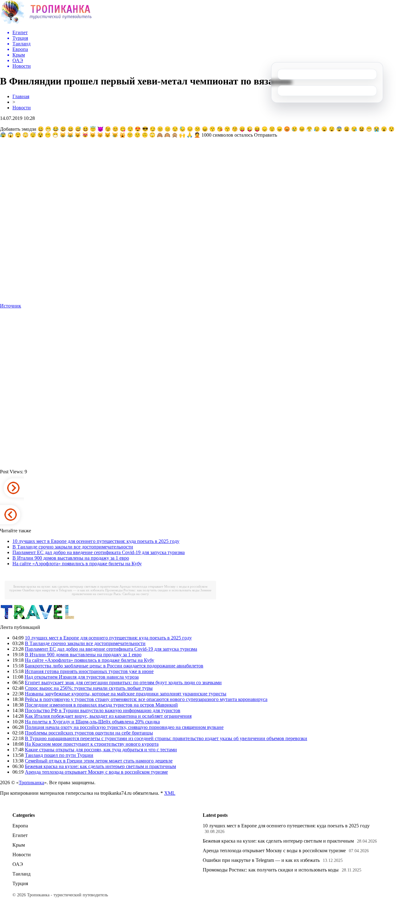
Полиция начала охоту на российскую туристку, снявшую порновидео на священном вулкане (124, 727)
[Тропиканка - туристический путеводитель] (46, 23)
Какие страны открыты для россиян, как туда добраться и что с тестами (101, 749)
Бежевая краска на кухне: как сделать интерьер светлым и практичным (65, 586)
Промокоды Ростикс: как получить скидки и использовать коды (152, 590)
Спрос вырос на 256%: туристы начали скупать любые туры (89, 688)
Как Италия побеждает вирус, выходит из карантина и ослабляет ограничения (108, 716)
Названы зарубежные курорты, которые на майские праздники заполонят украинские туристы (125, 693)
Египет (20, 835)
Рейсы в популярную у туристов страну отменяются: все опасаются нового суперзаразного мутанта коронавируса (146, 699)
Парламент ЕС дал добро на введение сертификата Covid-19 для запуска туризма (98, 552)
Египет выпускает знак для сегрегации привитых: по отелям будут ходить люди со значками (123, 682)
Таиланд (21, 873)
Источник (10, 305)
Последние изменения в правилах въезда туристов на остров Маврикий (101, 705)
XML (169, 793)
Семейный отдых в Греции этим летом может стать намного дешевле (99, 760)
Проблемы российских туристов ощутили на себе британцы (89, 732)
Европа (20, 825)
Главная (20, 96)
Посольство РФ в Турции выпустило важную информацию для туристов (102, 710)
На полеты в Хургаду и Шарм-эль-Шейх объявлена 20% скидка (92, 721)
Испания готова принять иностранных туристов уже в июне (89, 671)
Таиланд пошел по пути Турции (59, 755)
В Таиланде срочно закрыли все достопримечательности (72, 546)
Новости (21, 107)
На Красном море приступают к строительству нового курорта (92, 744)
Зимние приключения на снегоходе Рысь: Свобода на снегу (141, 592)
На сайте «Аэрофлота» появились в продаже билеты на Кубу (77, 563)
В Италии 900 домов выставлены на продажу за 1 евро (70, 558)
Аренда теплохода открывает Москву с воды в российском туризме (96, 772)
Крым (18, 845)
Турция (20, 883)
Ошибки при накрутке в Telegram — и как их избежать (63, 590)
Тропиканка (31, 782)
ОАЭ (17, 864)
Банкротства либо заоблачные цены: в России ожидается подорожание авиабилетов (114, 665)
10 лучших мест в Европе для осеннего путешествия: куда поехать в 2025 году (95, 541)
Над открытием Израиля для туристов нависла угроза (82, 677)
